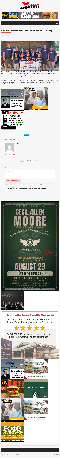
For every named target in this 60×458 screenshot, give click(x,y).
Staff (21, 32)
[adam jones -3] (12, 98)
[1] (36, 98)
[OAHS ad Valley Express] (30, 334)
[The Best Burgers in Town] (12, 388)
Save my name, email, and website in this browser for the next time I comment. (25, 188)
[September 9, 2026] (12, 431)
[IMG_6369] (30, 246)
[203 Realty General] (12, 300)
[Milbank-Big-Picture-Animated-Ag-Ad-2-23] (36, 388)
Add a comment (10, 155)
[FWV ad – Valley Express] (36, 368)
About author (10, 140)
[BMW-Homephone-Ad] (12, 120)
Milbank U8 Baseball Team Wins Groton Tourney (26, 30)
